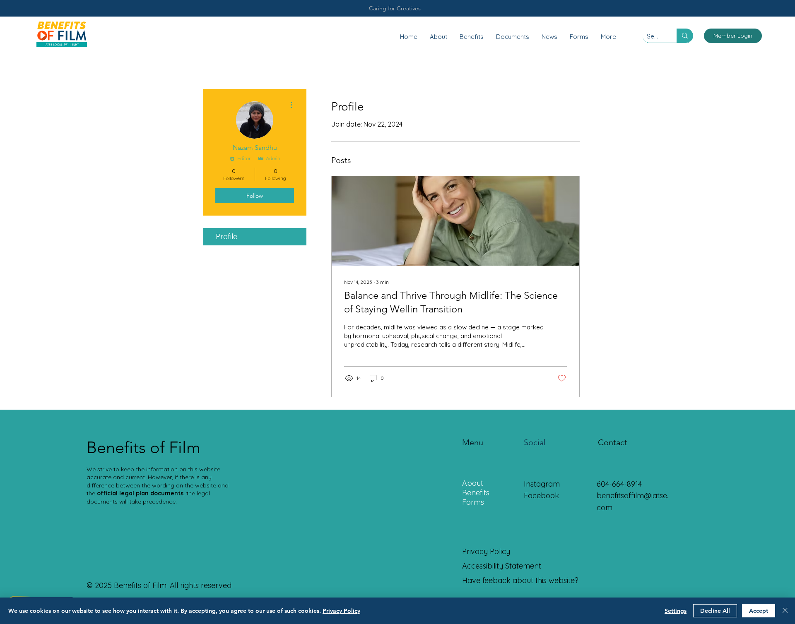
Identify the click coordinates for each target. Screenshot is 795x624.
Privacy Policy (341, 610)
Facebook (541, 495)
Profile (226, 236)
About (472, 483)
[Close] (785, 610)
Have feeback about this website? (520, 580)
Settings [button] (676, 610)
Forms (473, 502)
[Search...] (685, 36)
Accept (758, 610)
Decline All (715, 610)
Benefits (475, 492)
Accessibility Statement (501, 566)
